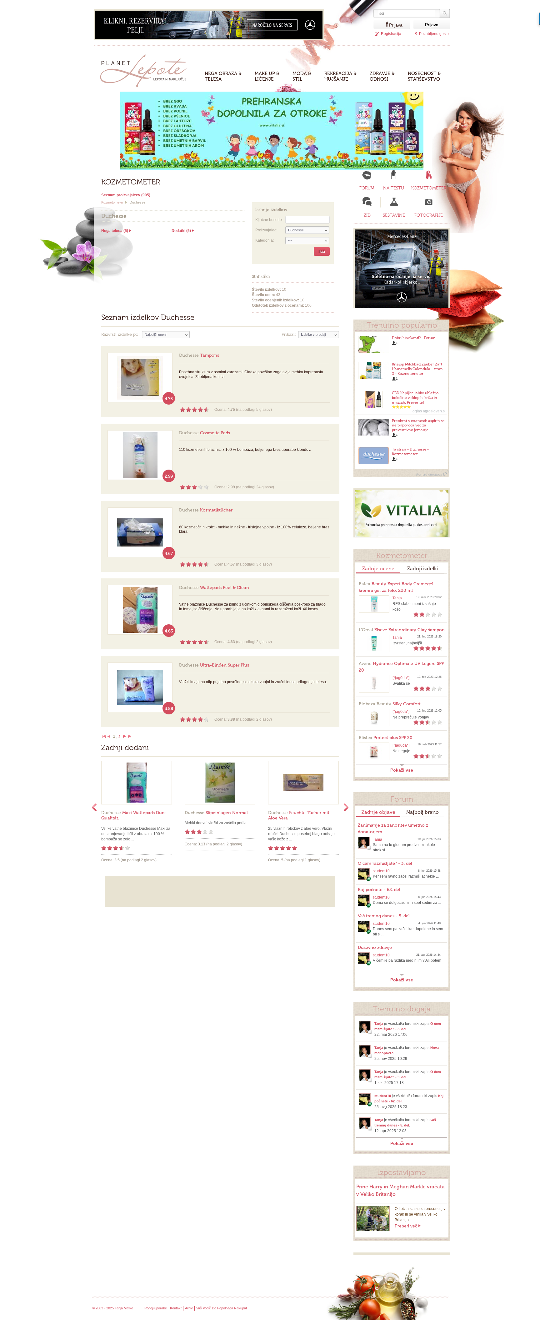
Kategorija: (264, 240)
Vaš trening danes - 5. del (384, 916)
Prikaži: (289, 334)
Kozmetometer (112, 202)
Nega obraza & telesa (223, 76)
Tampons (199, 355)
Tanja (397, 598)
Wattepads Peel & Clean (214, 587)
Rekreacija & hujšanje (340, 76)
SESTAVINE (394, 215)
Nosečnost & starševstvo (424, 76)
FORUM (366, 188)
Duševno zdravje (375, 947)
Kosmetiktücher (205, 510)
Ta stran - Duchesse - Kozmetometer (410, 451)
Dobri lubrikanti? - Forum (413, 338)
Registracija (391, 34)
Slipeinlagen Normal (216, 812)
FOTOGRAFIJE (428, 215)
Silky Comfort (390, 704)
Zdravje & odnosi (382, 76)
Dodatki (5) (181, 231)
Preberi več (406, 1225)
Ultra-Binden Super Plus (214, 665)
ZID (367, 215)
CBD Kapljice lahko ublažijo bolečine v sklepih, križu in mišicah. (415, 398)
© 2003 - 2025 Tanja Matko (112, 1308)
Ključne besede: (269, 220)
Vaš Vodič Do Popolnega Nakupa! (221, 1308)
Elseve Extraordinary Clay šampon (402, 629)
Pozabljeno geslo (434, 34)
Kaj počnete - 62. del (379, 889)
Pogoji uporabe (155, 1308)
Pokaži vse (401, 770)
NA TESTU (393, 188)
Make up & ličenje (267, 76)
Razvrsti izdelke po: (120, 334)
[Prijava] (381, 24)
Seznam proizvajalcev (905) (125, 195)
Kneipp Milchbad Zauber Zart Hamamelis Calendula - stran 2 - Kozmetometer (417, 369)
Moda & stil (301, 76)
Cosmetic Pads (204, 433)
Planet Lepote (146, 69)
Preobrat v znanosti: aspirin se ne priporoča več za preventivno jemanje (418, 425)
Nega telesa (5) (114, 231)
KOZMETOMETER (428, 188)
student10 (381, 871)
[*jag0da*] (400, 678)
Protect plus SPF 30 (385, 737)
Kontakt (176, 1308)
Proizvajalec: (266, 230)
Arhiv (189, 1308)
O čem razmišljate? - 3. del (385, 863)
